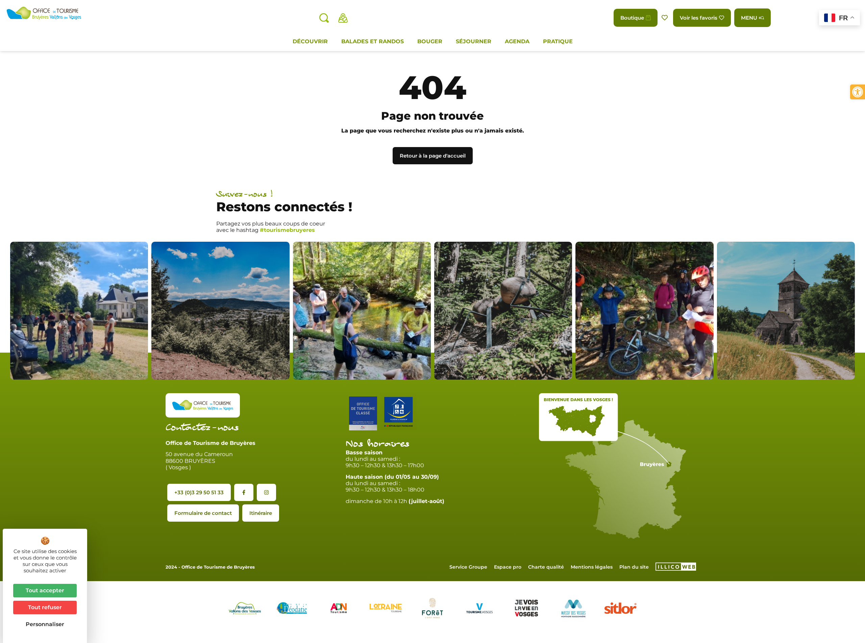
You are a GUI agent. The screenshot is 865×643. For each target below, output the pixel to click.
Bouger (429, 41)
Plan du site (634, 567)
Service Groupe (468, 567)
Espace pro (507, 567)
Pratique (558, 41)
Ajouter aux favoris (665, 17)
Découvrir (310, 41)
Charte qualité (546, 567)
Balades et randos (372, 41)
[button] (857, 92)
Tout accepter (45, 590)
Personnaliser (45, 624)
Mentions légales (592, 567)
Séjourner (473, 41)
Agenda (517, 41)
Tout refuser (45, 607)
